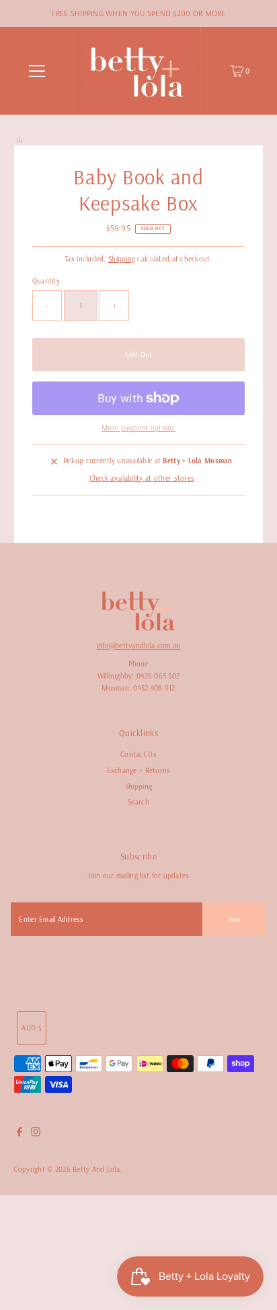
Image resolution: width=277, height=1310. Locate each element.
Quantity (46, 281)
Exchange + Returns (139, 770)
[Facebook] (19, 1134)
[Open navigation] (36, 71)
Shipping (121, 258)
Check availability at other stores (141, 478)
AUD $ (31, 1027)
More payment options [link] (138, 427)
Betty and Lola (96, 1169)
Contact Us (138, 754)
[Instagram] (36, 1134)
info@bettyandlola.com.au (139, 645)
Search (138, 802)
